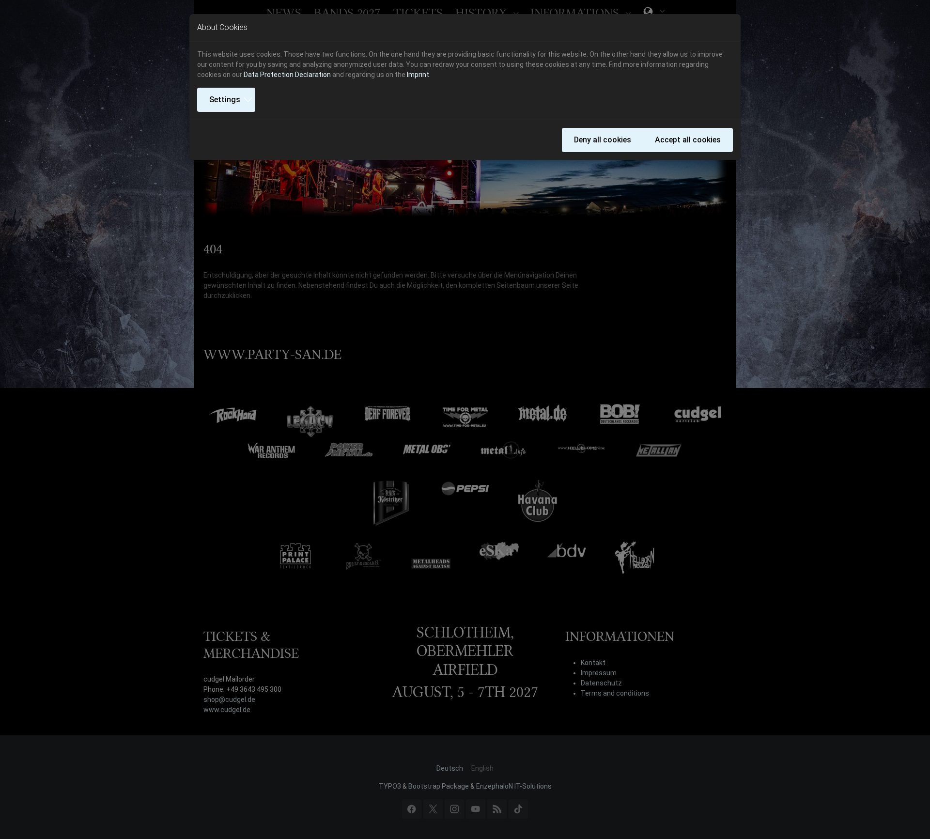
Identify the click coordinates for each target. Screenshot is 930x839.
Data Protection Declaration (287, 74)
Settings (224, 99)
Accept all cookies (688, 139)
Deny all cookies (602, 139)
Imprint (418, 74)
